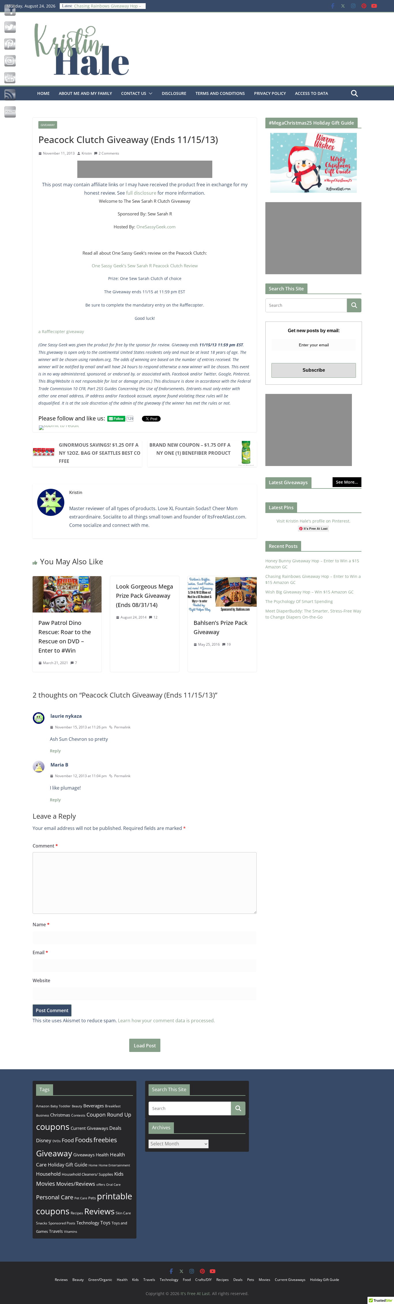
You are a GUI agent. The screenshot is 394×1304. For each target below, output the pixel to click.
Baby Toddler (60, 1106)
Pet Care (80, 1198)
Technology (87, 1223)
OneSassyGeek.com (156, 227)
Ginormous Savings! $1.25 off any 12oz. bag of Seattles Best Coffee (99, 453)
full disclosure (141, 193)
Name (41, 924)
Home (43, 93)
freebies (105, 1139)
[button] (149, 93)
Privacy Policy (270, 93)
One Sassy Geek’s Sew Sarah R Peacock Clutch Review (145, 265)
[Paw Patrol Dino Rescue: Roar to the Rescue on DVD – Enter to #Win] (67, 580)
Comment (45, 846)
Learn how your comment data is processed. (166, 1020)
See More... (347, 482)
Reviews (99, 1211)
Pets (92, 1197)
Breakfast (113, 1106)
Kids (118, 1173)
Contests (78, 1115)
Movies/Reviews (75, 1183)
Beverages (93, 1105)
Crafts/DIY (203, 1279)
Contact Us (133, 93)
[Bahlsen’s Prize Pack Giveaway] (222, 580)
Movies (45, 1183)
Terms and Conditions (220, 93)
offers (100, 1184)
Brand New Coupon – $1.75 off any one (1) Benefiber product (189, 449)
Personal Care (54, 1197)
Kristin (87, 153)
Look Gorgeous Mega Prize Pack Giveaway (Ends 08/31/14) (144, 596)
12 (155, 617)
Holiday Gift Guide (67, 1165)
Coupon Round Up (109, 1114)
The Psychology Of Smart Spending (299, 601)
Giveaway (48, 125)
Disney (43, 1140)
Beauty (77, 1106)
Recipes (77, 1213)
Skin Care (123, 1213)
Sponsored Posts (61, 1223)
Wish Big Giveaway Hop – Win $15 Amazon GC (309, 592)
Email (40, 952)
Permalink (122, 727)
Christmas (60, 1115)
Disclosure (174, 93)
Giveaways (84, 1155)
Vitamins (70, 1231)
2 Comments (109, 153)
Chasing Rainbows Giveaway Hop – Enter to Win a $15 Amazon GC (107, 8)
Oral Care (113, 1184)
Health (102, 1155)
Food (68, 1140)
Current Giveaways (89, 1128)
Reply (55, 751)
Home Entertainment (114, 1165)
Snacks (41, 1223)
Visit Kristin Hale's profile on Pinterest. (313, 521)
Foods (83, 1139)
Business (42, 1115)
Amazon (42, 1106)
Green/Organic (100, 1279)
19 (229, 644)
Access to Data (311, 93)
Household (48, 1173)
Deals (115, 1128)
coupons (53, 1126)
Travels (56, 1231)
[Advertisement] (144, 169)
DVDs (56, 1141)
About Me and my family (85, 93)
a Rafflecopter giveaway (61, 331)
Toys (105, 1223)
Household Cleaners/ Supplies (87, 1174)
